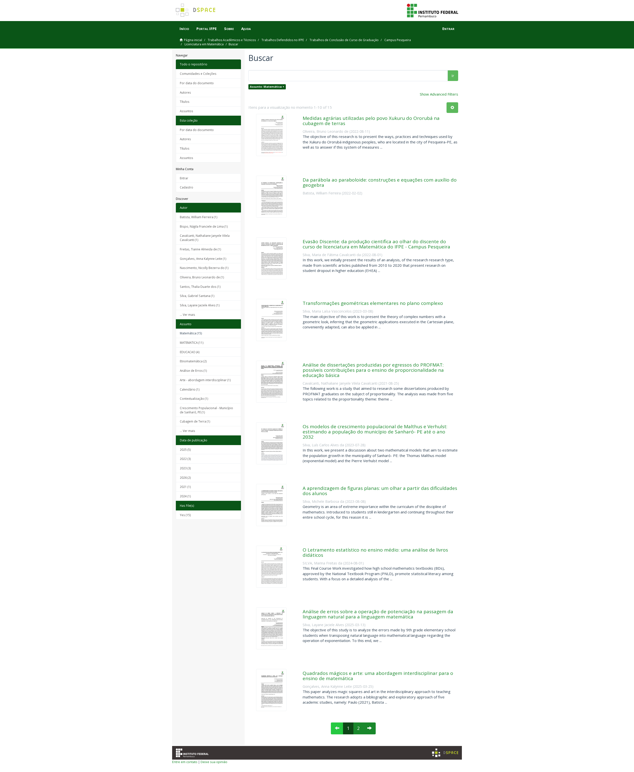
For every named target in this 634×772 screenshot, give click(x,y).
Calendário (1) (190, 389)
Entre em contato (184, 762)
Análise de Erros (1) (193, 371)
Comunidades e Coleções (198, 74)
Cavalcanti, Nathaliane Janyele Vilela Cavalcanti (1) (205, 238)
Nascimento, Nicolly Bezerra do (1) (204, 268)
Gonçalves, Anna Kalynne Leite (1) (203, 259)
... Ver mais (187, 315)
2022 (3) (185, 459)
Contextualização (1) (194, 398)
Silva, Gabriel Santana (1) (197, 296)
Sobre (229, 28)
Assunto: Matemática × (267, 86)
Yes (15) (185, 515)
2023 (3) (185, 468)
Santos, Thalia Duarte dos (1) (200, 287)
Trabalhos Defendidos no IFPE (283, 40)
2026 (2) (185, 477)
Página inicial (193, 40)
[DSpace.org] (445, 752)
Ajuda (246, 28)
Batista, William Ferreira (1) (198, 217)
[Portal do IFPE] (432, 10)
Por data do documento (197, 83)
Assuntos (186, 111)
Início (184, 28)
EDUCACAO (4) (190, 352)
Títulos (184, 102)
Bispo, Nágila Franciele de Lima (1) (204, 226)
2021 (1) (185, 487)
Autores (185, 92)
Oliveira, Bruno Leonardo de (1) (202, 277)
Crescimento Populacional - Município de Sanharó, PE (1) (206, 410)
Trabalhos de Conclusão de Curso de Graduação (344, 40)
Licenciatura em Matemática (204, 44)
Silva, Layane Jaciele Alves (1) (200, 305)
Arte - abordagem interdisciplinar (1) (205, 380)
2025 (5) (185, 450)
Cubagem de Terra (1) (195, 421)
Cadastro (186, 187)
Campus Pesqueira (397, 40)
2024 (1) (185, 496)
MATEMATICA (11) (192, 343)
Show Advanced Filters (439, 94)
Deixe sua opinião (214, 762)
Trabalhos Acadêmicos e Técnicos (232, 40)
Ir (452, 75)
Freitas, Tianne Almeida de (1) (200, 249)
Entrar (184, 178)
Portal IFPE (206, 28)
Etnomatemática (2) (193, 361)
